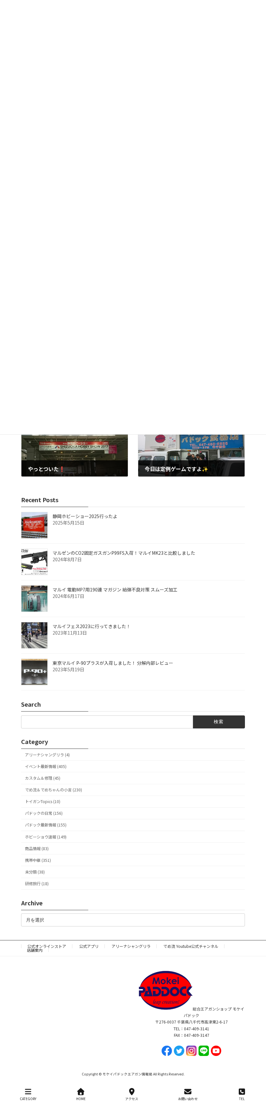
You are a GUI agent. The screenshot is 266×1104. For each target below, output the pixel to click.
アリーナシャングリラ (131, 946)
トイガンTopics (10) (42, 801)
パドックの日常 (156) (44, 813)
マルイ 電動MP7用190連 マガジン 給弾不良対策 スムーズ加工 (115, 589)
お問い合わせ (188, 1098)
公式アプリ (89, 946)
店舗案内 (34, 950)
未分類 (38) (35, 872)
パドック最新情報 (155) (45, 825)
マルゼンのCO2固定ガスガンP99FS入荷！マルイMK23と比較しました (124, 553)
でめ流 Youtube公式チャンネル (190, 946)
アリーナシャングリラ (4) (47, 755)
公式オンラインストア (46, 946)
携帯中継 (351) (38, 860)
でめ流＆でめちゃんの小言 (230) (53, 790)
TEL (242, 1098)
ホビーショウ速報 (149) (45, 837)
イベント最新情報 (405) (45, 766)
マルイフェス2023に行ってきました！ (92, 626)
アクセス (131, 1098)
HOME (81, 1098)
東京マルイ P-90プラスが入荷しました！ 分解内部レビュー (113, 663)
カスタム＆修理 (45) (42, 778)
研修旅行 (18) (37, 884)
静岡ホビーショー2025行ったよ (85, 516)
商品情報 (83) (37, 848)
